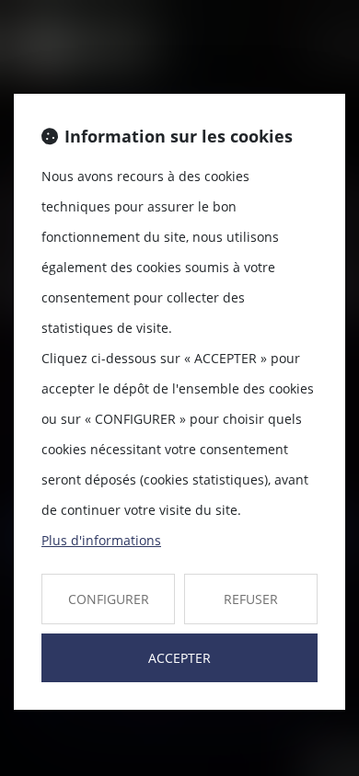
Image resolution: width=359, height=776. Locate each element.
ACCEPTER (179, 658)
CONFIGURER (108, 599)
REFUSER (251, 599)
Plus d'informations (101, 540)
